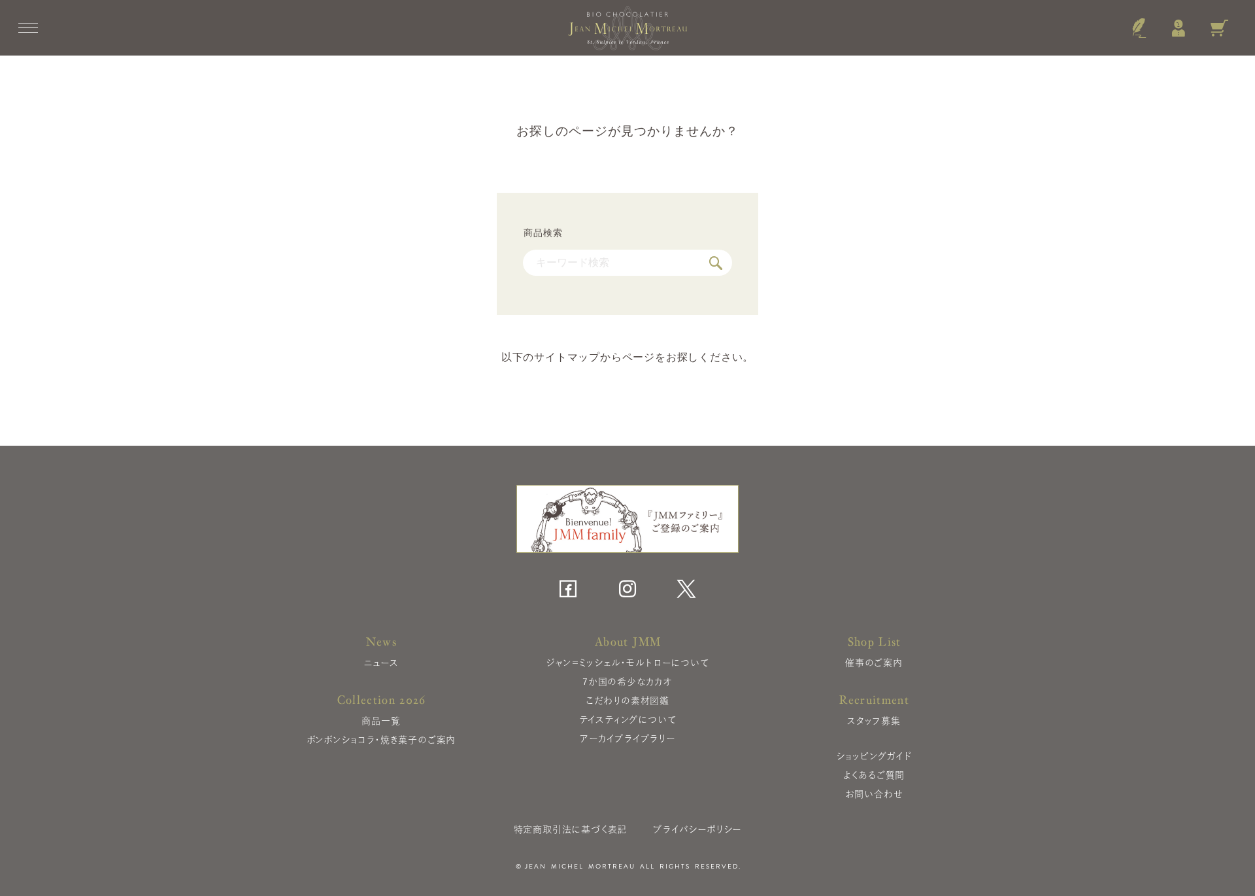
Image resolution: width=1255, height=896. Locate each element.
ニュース (380, 662)
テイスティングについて (628, 719)
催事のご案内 (874, 662)
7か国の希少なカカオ (627, 681)
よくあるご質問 (874, 775)
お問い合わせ (874, 794)
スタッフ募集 (874, 720)
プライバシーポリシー (697, 829)
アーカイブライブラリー (627, 738)
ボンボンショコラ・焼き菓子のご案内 (381, 739)
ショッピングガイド (874, 756)
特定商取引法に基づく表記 (571, 829)
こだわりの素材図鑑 (627, 700)
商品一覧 (380, 720)
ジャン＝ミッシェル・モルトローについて (627, 662)
